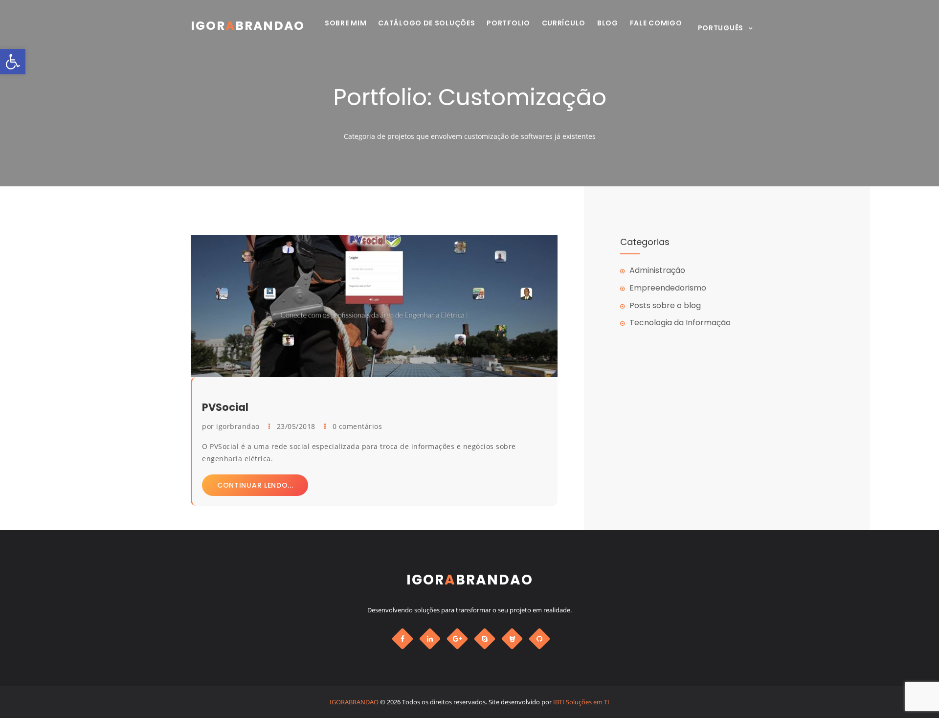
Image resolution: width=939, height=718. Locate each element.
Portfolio (508, 23)
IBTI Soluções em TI (581, 701)
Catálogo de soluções (426, 23)
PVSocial (225, 407)
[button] (12, 61)
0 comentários (357, 426)
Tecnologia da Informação (680, 322)
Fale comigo (656, 23)
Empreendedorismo (667, 287)
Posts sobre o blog (665, 305)
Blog (607, 23)
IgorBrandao (248, 25)
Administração (657, 270)
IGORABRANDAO (354, 701)
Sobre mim (345, 23)
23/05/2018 (297, 426)
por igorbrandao (232, 426)
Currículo (563, 23)
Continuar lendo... (255, 485)
